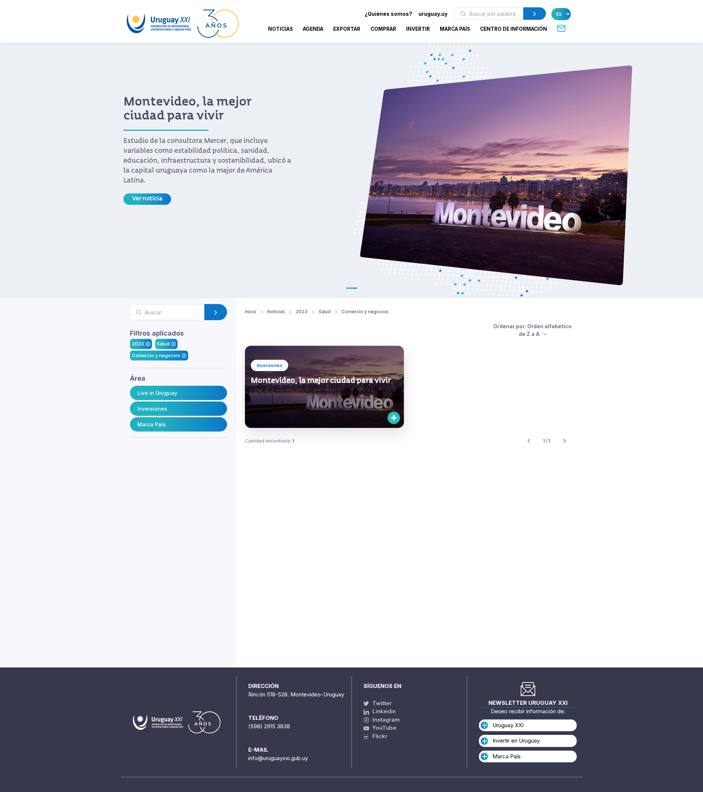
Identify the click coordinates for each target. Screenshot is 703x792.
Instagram (385, 719)
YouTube (384, 727)
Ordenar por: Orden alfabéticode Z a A (532, 330)
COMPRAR (383, 29)
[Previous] (529, 441)
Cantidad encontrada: (269, 441)
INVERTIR (418, 29)
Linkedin (383, 711)
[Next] (565, 441)
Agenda (313, 29)
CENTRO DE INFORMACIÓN (513, 29)
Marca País (151, 424)
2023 (138, 344)
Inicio (250, 311)
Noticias (280, 29)
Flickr (377, 736)
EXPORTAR (346, 29)
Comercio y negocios (156, 355)
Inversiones (152, 409)
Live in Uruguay (157, 393)
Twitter (381, 703)
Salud (163, 344)
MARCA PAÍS (455, 29)
